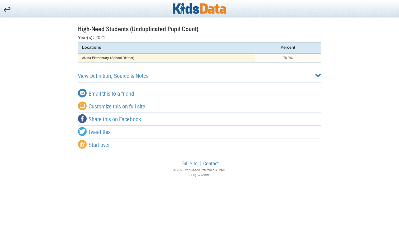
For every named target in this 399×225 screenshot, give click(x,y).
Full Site (189, 163)
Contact (211, 163)
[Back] (7, 10)
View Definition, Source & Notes (113, 75)
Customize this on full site (117, 106)
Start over (99, 144)
